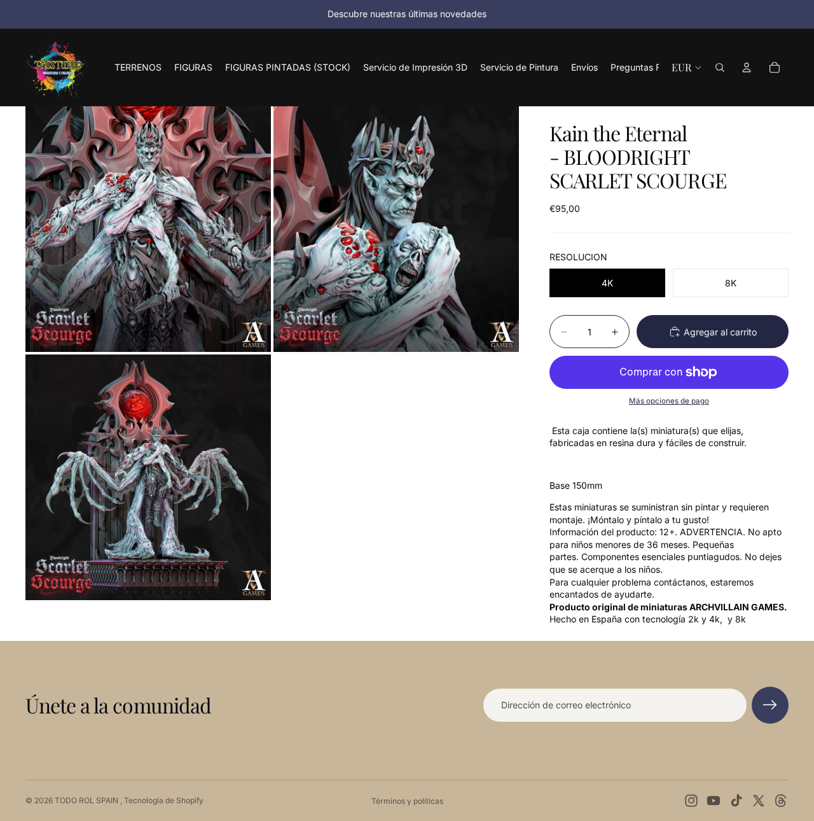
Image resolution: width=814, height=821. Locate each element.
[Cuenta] (747, 67)
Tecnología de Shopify (164, 800)
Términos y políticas (407, 801)
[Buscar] (720, 67)
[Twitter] (758, 800)
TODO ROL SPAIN (87, 800)
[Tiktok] (736, 800)
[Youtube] (713, 800)
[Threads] (781, 800)
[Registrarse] (770, 705)
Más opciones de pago (669, 400)
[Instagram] (691, 800)
